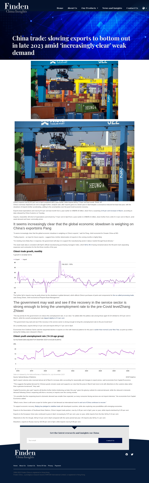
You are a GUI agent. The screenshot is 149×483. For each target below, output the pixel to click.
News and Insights (112, 8)
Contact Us (132, 8)
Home (60, 8)
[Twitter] (132, 454)
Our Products (88, 8)
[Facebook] (126, 454)
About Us (72, 8)
